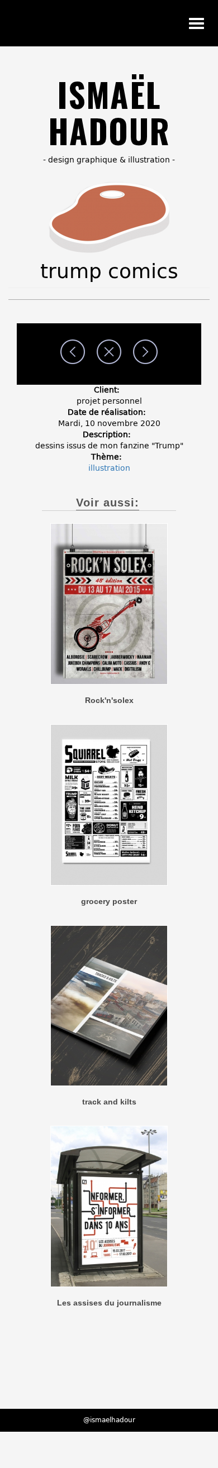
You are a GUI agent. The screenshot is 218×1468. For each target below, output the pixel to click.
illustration (109, 468)
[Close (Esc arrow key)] (109, 351)
